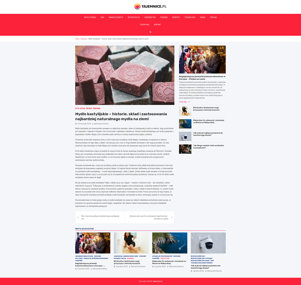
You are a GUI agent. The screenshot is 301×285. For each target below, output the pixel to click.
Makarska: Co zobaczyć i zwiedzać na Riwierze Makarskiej (208, 121)
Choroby (142, 256)
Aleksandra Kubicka (101, 124)
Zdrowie (213, 17)
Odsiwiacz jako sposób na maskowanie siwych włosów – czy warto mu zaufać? (149, 217)
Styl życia (80, 108)
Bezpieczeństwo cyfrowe (201, 258)
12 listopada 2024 (84, 124)
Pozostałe (144, 25)
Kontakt (157, 25)
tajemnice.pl (157, 281)
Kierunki (97, 256)
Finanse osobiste (116, 17)
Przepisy (176, 17)
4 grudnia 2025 (160, 267)
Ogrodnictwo (150, 17)
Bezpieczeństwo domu (200, 260)
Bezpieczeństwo (198, 256)
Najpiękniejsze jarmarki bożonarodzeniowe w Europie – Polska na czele (89, 265)
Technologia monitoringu (202, 263)
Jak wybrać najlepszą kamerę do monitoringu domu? (208, 134)
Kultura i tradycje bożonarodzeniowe (91, 258)
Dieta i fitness (90, 17)
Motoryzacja (134, 17)
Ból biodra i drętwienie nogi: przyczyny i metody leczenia (206, 109)
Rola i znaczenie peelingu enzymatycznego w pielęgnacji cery (100, 217)
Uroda (202, 17)
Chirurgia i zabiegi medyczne (126, 256)
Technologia (190, 17)
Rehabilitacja (120, 258)
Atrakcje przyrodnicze (162, 256)
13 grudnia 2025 (83, 269)
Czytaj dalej (183, 102)
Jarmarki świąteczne (84, 256)
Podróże (164, 17)
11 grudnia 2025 (122, 267)
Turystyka (165, 258)
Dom (102, 17)
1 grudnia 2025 (198, 271)
